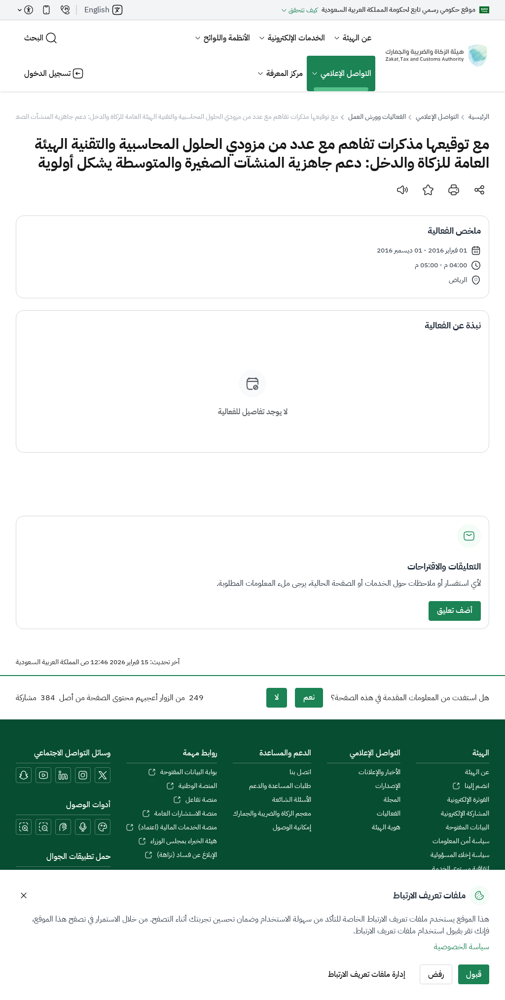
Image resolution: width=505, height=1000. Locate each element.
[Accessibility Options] (26, 10)
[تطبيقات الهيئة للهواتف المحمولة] (46, 10)
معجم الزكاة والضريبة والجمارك (272, 814)
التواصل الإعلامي (346, 73)
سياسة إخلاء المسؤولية (460, 855)
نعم (309, 697)
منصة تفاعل (201, 800)
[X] (102, 775)
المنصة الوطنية (198, 786)
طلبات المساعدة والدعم (280, 786)
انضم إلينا (477, 786)
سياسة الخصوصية (461, 947)
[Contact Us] (65, 10)
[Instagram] (83, 775)
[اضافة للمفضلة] (428, 190)
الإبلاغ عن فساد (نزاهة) (187, 855)
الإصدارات (387, 786)
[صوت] (402, 190)
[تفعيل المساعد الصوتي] (83, 827)
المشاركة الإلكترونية (465, 814)
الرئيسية (479, 117)
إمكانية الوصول (292, 827)
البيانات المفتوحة (467, 827)
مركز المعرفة (284, 73)
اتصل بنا (300, 772)
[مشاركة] (479, 190)
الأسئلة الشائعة (291, 800)
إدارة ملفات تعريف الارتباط (366, 974)
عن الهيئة (357, 38)
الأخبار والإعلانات (379, 772)
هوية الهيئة (386, 827)
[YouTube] (43, 775)
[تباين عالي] (102, 827)
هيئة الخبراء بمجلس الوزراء (183, 841)
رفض (436, 974)
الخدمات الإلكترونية (296, 38)
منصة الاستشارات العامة (185, 814)
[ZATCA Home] (436, 56)
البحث (33, 38)
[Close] (24, 895)
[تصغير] (43, 827)
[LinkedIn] (63, 775)
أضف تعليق (454, 610)
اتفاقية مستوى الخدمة (460, 869)
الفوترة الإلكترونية (468, 800)
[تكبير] (24, 827)
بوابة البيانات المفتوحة (188, 772)
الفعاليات (388, 814)
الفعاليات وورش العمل (377, 117)
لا (277, 697)
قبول (473, 974)
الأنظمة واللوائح (227, 38)
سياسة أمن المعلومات (461, 841)
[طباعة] (454, 190)
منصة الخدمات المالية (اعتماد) (177, 827)
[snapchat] (24, 775)
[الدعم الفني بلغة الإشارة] (63, 827)
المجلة (392, 800)
